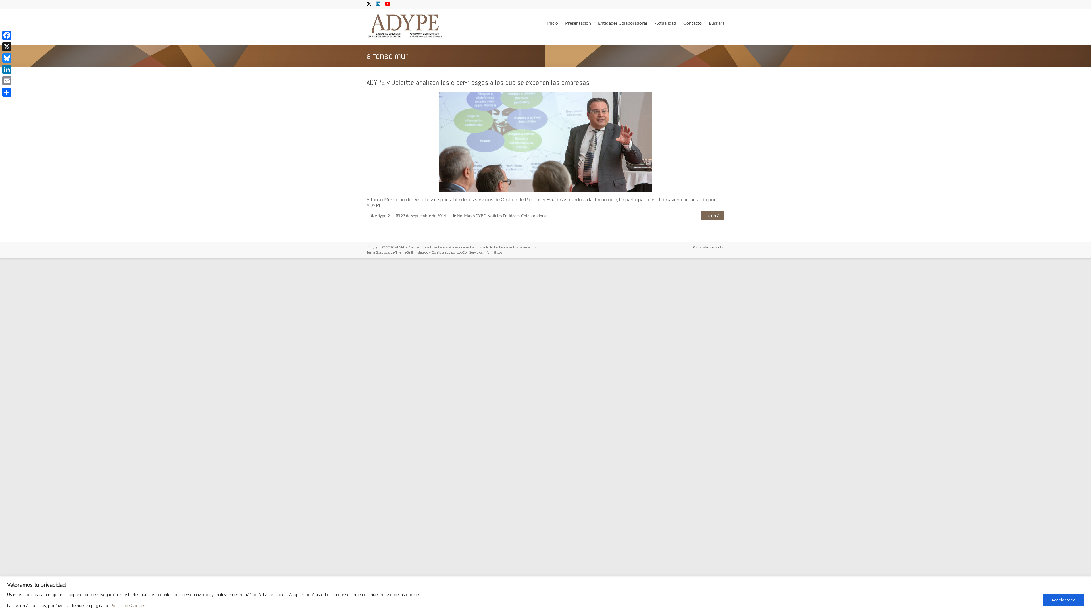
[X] (7, 46)
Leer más (712, 215)
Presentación (578, 23)
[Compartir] (7, 92)
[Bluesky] (7, 58)
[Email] (7, 80)
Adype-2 (382, 215)
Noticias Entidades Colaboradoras (517, 215)
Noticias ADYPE (471, 215)
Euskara (716, 23)
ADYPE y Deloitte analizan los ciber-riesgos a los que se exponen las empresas (478, 82)
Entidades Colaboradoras (623, 23)
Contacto (692, 23)
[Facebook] (7, 35)
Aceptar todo (1064, 600)
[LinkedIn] (7, 69)
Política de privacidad (708, 247)
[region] (545, 595)
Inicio (552, 23)
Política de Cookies (128, 605)
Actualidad (665, 23)
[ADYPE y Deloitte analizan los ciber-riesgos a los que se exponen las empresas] (545, 95)
